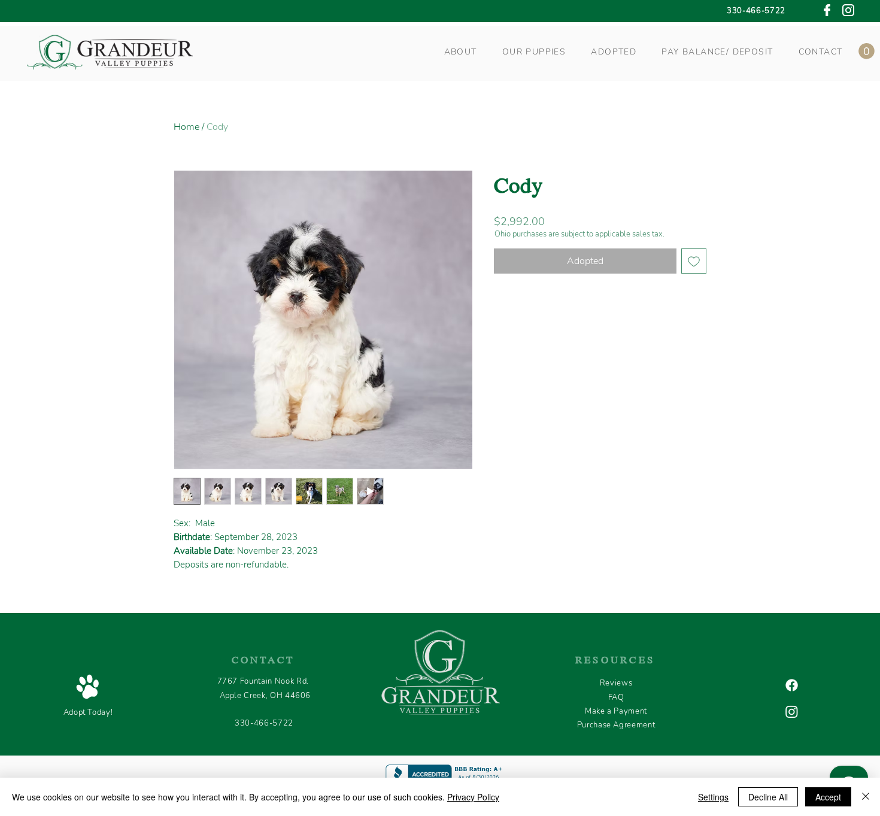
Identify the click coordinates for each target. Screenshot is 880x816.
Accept (828, 797)
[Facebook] (792, 685)
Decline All (768, 797)
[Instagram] (792, 711)
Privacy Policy (473, 797)
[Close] (865, 796)
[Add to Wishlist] (693, 261)
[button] (460, 51)
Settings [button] (713, 797)
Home (186, 127)
